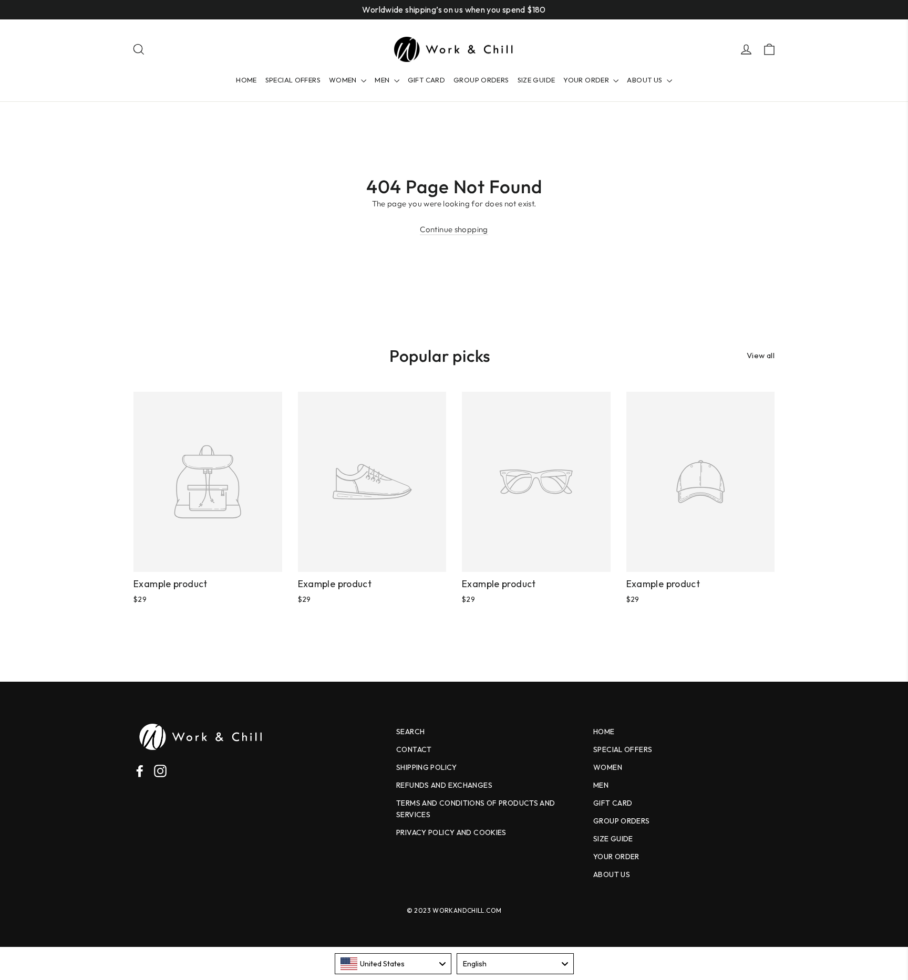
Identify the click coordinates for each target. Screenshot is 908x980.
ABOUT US (645, 80)
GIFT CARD (426, 80)
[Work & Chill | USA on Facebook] (139, 770)
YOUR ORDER (587, 80)
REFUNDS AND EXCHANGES (444, 785)
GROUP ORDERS (481, 80)
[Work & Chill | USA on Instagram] (160, 770)
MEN (383, 80)
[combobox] (393, 963)
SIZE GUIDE (536, 80)
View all (761, 355)
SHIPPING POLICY (426, 767)
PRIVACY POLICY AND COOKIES (451, 832)
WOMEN (343, 80)
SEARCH (410, 731)
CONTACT (414, 749)
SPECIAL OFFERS (293, 80)
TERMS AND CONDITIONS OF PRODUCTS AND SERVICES (475, 808)
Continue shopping (454, 229)
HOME (246, 80)
